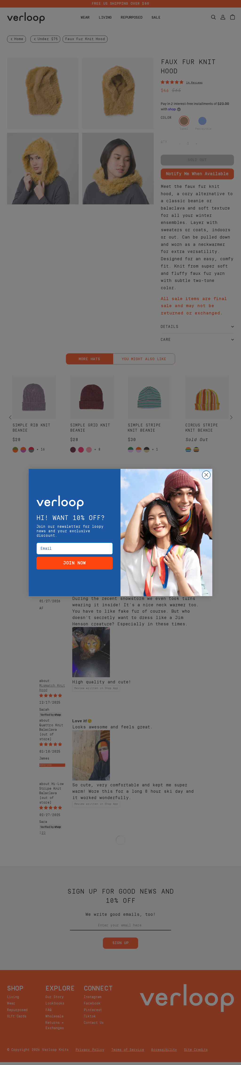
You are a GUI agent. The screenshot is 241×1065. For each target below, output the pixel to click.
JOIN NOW (74, 563)
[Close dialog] (206, 475)
